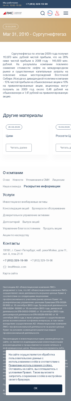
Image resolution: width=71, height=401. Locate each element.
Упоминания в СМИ (37, 179)
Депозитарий (11, 221)
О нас (6, 179)
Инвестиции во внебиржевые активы (25, 201)
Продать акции (52, 228)
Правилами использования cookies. (31, 365)
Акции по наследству (16, 235)
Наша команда (12, 186)
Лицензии (58, 179)
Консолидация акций (16, 208)
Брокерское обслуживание (48, 208)
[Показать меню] (66, 13)
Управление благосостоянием (21, 228)
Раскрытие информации (42, 186)
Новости (18, 179)
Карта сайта (10, 273)
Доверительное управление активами (26, 215)
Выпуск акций (31, 221)
